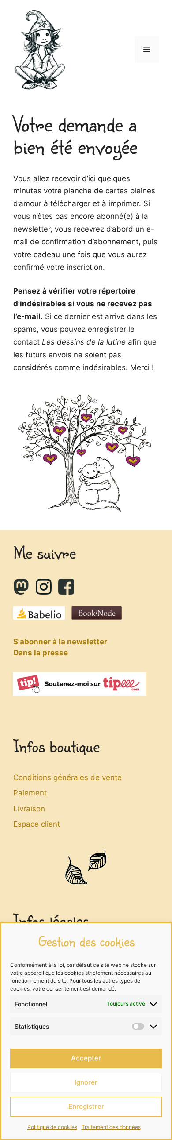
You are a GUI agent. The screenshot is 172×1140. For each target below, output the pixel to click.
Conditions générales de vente (67, 777)
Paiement (30, 792)
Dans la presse (40, 652)
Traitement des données (111, 1127)
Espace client (36, 824)
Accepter (86, 1058)
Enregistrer (86, 1106)
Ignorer (86, 1082)
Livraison (29, 808)
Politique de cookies (52, 1127)
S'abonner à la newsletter (60, 641)
